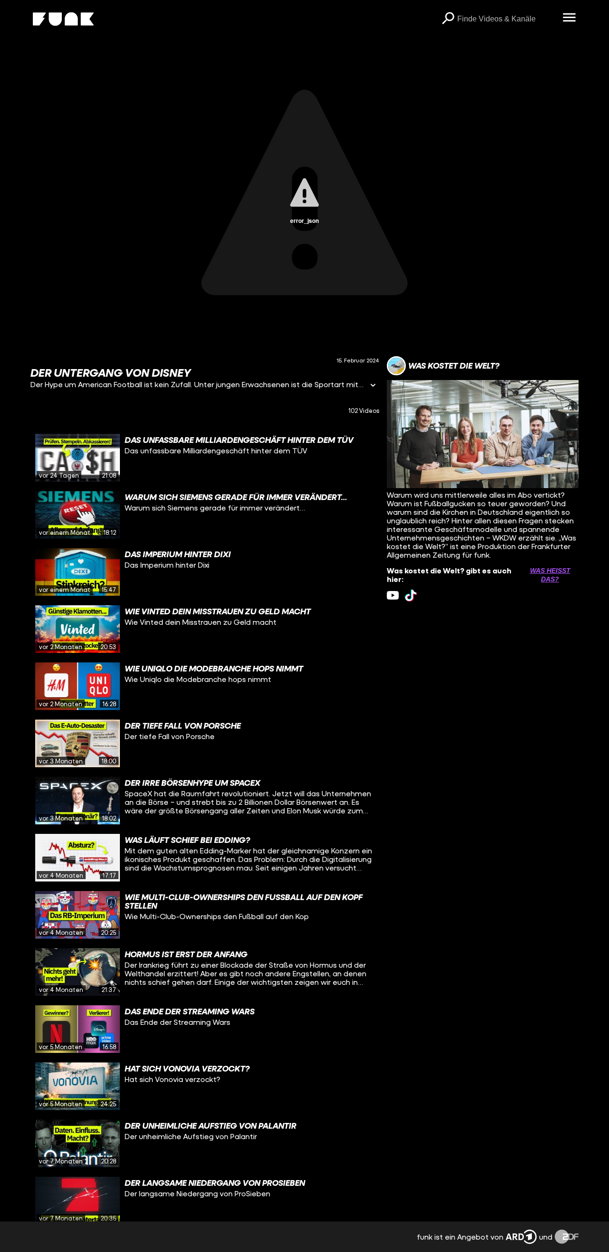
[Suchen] (447, 19)
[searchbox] (506, 19)
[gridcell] (204, 457)
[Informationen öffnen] (373, 386)
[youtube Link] (393, 595)
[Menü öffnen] (569, 18)
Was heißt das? (550, 575)
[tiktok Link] (411, 595)
